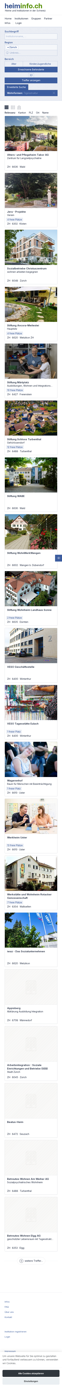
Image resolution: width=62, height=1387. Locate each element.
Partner (48, 18)
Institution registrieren (15, 1331)
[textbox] (37, 47)
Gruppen (36, 18)
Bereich (9, 59)
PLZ (31, 112)
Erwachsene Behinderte (31, 69)
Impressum (10, 1351)
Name (45, 112)
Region (9, 42)
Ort (37, 112)
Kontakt (8, 1317)
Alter (13, 63)
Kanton (22, 112)
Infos (7, 23)
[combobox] (31, 47)
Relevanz (10, 112)
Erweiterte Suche (16, 87)
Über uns (9, 1312)
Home (8, 18)
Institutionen (21, 18)
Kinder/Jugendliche (40, 63)
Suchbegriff (12, 31)
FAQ (7, 1307)
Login (18, 23)
